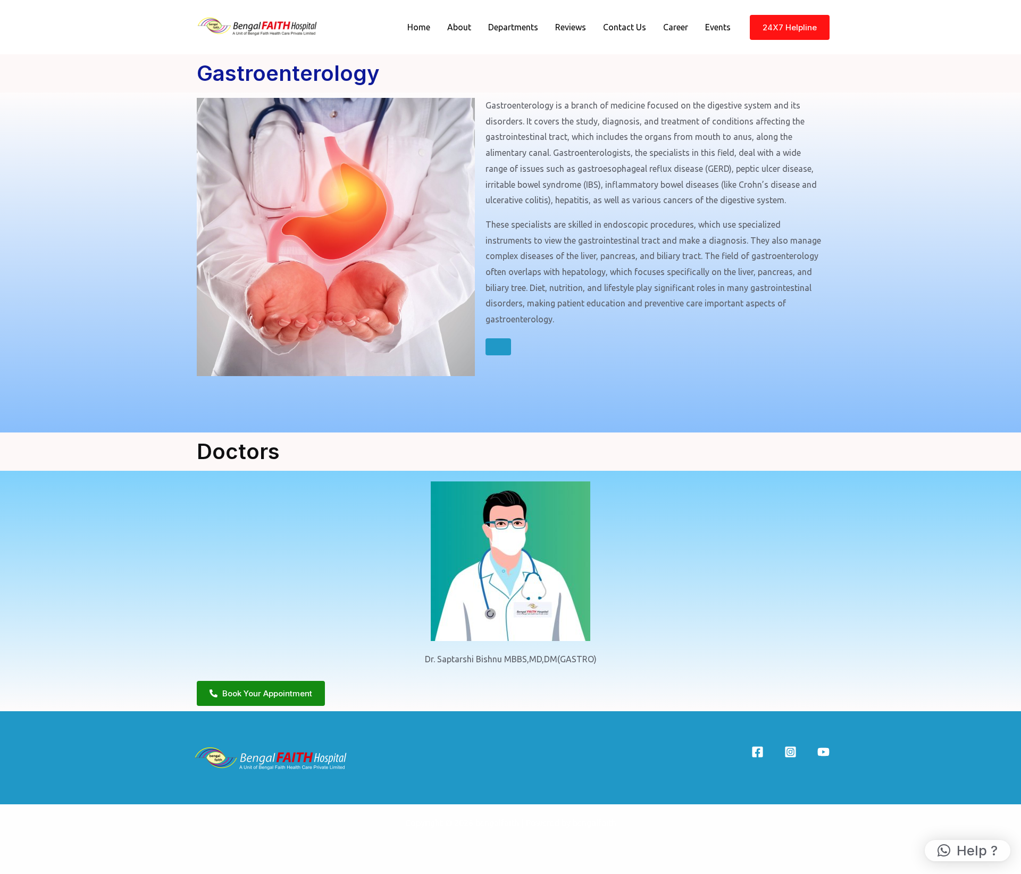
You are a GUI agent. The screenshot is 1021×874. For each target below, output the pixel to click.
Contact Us (624, 27)
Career (675, 27)
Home (418, 27)
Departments (513, 27)
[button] (967, 850)
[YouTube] (823, 752)
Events (718, 27)
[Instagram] (790, 752)
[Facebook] (757, 752)
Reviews (570, 27)
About (459, 27)
